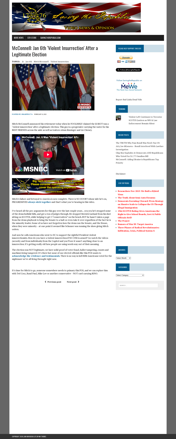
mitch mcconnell (41, 61)
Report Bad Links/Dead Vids (129, 99)
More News (18, 37)
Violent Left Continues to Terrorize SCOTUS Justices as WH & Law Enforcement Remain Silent (145, 120)
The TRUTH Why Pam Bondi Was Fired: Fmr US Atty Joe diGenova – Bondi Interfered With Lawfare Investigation (139, 146)
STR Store (31, 37)
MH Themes (42, 436)
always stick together (39, 201)
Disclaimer (121, 173)
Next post (72, 281)
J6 (23, 61)
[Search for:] (138, 285)
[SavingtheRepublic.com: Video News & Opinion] (88, 17)
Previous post (54, 281)
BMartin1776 (27, 114)
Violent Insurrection (60, 61)
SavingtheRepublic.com (50, 37)
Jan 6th (29, 61)
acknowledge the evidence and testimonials (36, 255)
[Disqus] (62, 324)
